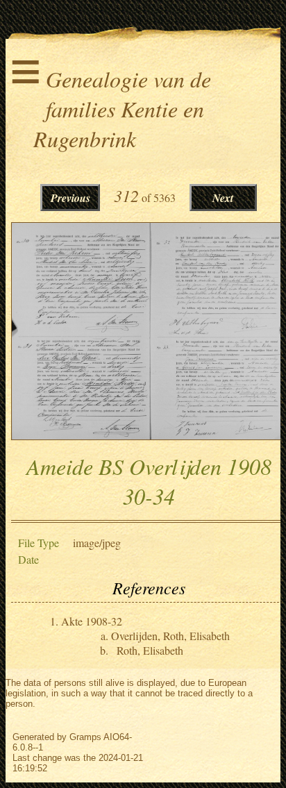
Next (222, 198)
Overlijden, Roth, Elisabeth (170, 635)
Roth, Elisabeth (150, 650)
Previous (70, 198)
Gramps (85, 737)
